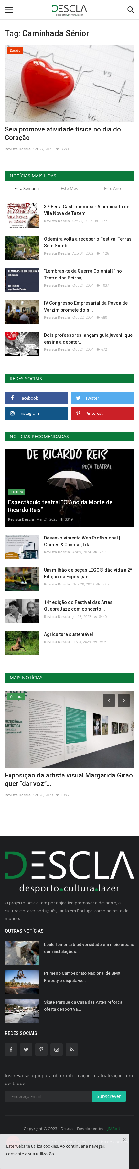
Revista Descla (18, 148)
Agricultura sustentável (68, 634)
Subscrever (109, 1096)
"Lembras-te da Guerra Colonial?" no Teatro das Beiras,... (83, 274)
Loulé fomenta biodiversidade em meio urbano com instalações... (89, 948)
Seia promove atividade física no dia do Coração (63, 133)
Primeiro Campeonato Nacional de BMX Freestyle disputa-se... (82, 977)
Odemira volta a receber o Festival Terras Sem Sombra (88, 242)
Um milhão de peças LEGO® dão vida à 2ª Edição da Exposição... (88, 573)
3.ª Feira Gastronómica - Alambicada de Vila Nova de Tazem (86, 210)
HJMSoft (112, 1128)
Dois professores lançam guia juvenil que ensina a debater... (88, 339)
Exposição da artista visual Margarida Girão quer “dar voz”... (69, 779)
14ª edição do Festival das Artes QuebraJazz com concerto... (78, 606)
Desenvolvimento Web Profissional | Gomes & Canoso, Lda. (82, 541)
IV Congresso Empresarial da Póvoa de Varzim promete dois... (86, 306)
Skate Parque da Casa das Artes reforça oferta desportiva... (83, 1006)
